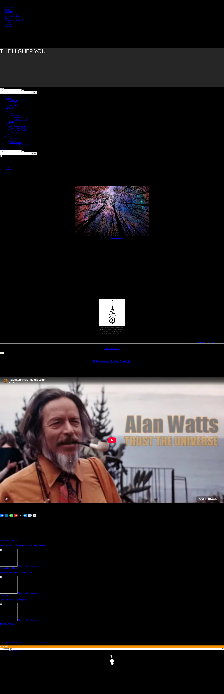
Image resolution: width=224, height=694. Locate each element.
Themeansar (44, 642)
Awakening (9, 12)
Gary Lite (12, 141)
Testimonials (9, 107)
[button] (1, 88)
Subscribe (3, 149)
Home (7, 97)
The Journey (9, 99)
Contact (7, 134)
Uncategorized (10, 22)
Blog (6, 111)
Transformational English (14, 20)
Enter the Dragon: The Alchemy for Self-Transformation (22, 545)
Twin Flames (14, 115)
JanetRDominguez (117, 238)
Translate (17, 651)
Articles (7, 10)
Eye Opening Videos (12, 16)
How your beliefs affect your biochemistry (16, 573)
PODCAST (9, 109)
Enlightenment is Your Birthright (112, 361)
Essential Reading (11, 14)
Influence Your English (17, 130)
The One (17, 118)
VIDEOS (8, 24)
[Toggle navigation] (3, 88)
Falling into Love (20, 120)
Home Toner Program (22, 145)
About (7, 136)
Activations (9, 8)
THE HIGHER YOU (23, 51)
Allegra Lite (13, 138)
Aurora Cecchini (15, 143)
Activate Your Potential (17, 126)
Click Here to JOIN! (112, 349)
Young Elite (9, 26)
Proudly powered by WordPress (12, 642)
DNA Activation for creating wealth (14, 600)
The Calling (13, 103)
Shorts (7, 18)
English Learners (11, 124)
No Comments (32, 566)
